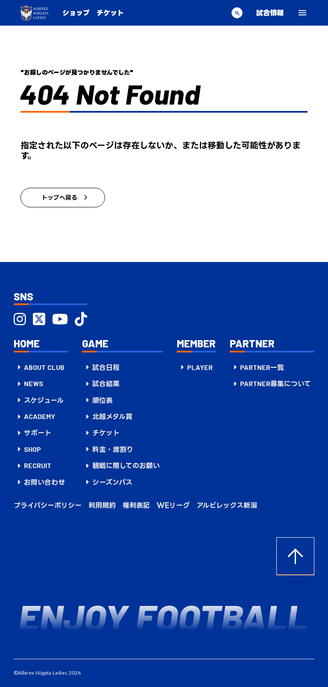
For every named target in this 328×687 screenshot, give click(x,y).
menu (302, 13)
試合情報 (270, 13)
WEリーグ (173, 505)
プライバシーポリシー (48, 505)
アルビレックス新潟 (226, 505)
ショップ (76, 13)
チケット (110, 13)
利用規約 (102, 505)
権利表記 (136, 505)
